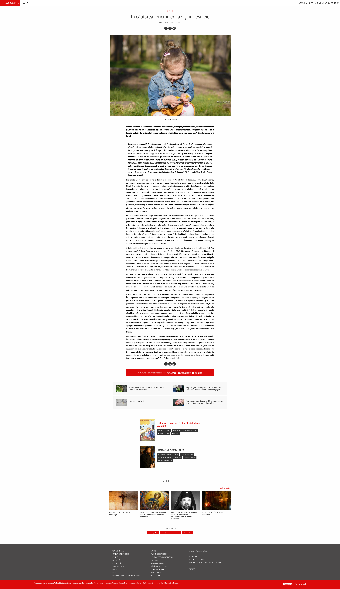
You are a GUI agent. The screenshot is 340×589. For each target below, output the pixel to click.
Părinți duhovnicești (159, 554)
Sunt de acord (288, 584)
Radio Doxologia (157, 576)
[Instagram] (323, 3)
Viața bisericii (118, 551)
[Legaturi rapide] (338, 2)
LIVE (302, 3)
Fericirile (187, 533)
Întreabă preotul (119, 566)
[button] (26, 3)
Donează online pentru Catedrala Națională (206, 563)
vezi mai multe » (225, 488)
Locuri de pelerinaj (190, 430)
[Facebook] (317, 3)
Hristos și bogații (136, 401)
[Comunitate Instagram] (332, 3)
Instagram (184, 372)
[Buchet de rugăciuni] (312, 3)
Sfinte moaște (177, 430)
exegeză (165, 533)
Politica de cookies (196, 560)
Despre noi (193, 557)
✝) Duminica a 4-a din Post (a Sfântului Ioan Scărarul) (178, 424)
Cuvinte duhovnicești (120, 554)
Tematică (154, 560)
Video (167, 433)
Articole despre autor (165, 461)
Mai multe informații (171, 583)
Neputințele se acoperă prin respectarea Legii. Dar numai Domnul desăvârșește (203, 388)
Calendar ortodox (158, 570)
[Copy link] (174, 28)
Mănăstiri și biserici (164, 457)
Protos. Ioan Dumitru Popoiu (170, 22)
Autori (153, 551)
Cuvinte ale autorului (165, 454)
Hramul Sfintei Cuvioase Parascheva (126, 576)
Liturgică (116, 560)
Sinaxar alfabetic (157, 563)
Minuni (160, 430)
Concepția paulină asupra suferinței (119, 513)
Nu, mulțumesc (300, 584)
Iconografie (177, 457)
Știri (114, 573)
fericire (176, 533)
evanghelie (153, 533)
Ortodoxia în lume (189, 457)
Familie (115, 557)
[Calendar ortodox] (306, 3)
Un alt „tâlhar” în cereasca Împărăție (212, 513)
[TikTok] (326, 3)
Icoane (167, 430)
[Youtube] (320, 3)
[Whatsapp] (170, 28)
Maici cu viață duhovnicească (162, 557)
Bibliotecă (116, 563)
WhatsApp (172, 372)
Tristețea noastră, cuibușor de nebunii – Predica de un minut (146, 388)
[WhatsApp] (329, 3)
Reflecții (170, 11)
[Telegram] (335, 3)
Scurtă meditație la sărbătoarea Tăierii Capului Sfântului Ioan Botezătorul (153, 514)
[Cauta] (314, 2)
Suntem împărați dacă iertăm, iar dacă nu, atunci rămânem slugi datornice (204, 402)
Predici (160, 433)
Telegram (198, 372)
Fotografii (175, 433)
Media (114, 570)
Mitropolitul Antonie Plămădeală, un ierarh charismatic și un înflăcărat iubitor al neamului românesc (184, 515)
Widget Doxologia (158, 573)
